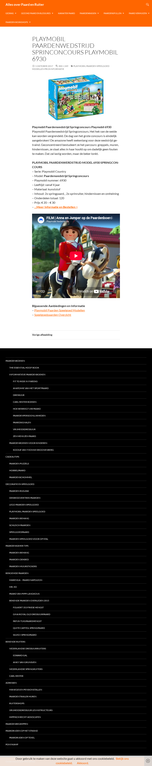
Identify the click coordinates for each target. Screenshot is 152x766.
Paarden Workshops (17, 22)
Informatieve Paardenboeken (27, 374)
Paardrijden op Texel (22, 737)
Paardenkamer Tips (17, 545)
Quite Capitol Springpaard (29, 628)
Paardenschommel (20, 477)
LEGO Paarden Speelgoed (24, 504)
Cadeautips (12, 456)
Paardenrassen (88, 13)
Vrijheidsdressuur (24, 429)
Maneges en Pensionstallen (25, 689)
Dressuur (18, 395)
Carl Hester (16, 676)
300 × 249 (63, 66)
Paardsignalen (22, 422)
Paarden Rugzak (19, 491)
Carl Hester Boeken (25, 401)
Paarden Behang (19, 552)
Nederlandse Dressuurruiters (27, 648)
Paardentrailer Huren (23, 696)
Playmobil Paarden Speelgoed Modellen (59, 310)
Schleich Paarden (19, 525)
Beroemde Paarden (17, 573)
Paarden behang (19, 518)
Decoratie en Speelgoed (20, 484)
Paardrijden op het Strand (22, 730)
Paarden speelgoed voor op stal (28, 539)
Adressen (11, 682)
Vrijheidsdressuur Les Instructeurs (30, 710)
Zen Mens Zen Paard (24, 436)
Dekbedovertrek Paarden (24, 497)
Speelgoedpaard (19, 532)
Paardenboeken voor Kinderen (28, 443)
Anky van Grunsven (24, 662)
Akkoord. (83, 763)
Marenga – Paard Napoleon (25, 580)
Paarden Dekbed (19, 559)
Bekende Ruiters (15, 641)
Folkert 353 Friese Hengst (28, 607)
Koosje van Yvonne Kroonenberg (33, 449)
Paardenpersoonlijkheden (29, 415)
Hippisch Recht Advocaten (25, 717)
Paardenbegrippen (17, 723)
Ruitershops (16, 703)
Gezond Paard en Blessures (36, 13)
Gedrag (10, 13)
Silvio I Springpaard (25, 634)
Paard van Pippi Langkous (24, 593)
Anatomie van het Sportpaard (31, 388)
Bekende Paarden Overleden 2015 (29, 600)
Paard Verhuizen (138, 13)
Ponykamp (12, 744)
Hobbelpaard (17, 470)
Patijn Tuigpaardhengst (27, 621)
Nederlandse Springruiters (25, 669)
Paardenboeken (15, 360)
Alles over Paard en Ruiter (25, 4)
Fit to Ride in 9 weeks (25, 381)
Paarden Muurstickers (23, 566)
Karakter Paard (66, 13)
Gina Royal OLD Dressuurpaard (31, 614)
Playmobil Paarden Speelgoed (27, 511)
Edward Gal (20, 655)
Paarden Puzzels (19, 463)
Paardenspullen (112, 13)
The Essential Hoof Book (24, 367)
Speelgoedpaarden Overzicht (52, 314)
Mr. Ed (13, 586)
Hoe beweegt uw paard (27, 408)
